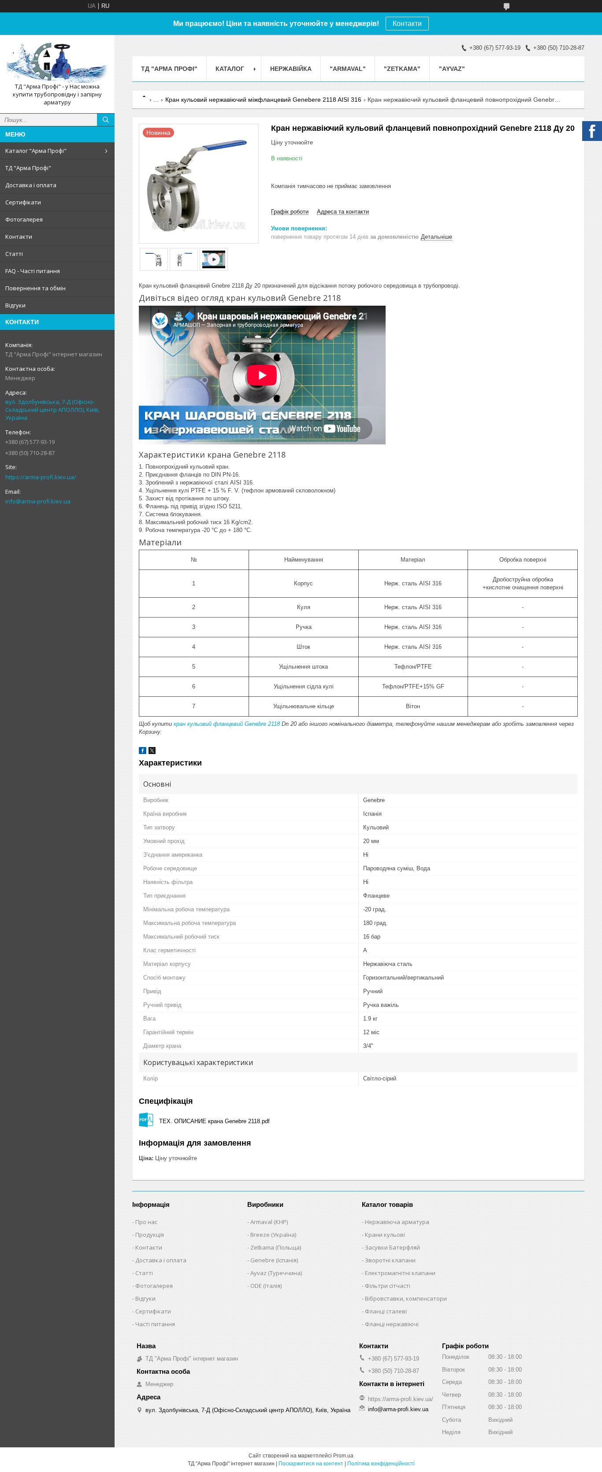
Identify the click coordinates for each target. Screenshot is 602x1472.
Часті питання (155, 1324)
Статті (14, 254)
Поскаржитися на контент (311, 1464)
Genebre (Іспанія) (274, 1260)
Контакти (407, 23)
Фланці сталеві (386, 1311)
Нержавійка (291, 68)
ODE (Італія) (266, 1286)
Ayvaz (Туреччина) (276, 1273)
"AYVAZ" (452, 68)
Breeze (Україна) (273, 1235)
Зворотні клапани (390, 1260)
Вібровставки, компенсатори (406, 1298)
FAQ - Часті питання (32, 271)
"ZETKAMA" (402, 68)
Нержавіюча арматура (397, 1222)
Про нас (146, 1222)
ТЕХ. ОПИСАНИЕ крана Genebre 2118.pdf (214, 1121)
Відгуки (15, 305)
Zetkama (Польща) (275, 1247)
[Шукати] (106, 119)
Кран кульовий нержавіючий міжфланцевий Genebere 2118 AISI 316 (263, 99)
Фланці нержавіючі (392, 1324)
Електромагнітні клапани (400, 1273)
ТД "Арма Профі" (28, 168)
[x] (152, 752)
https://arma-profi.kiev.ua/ (40, 477)
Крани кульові (385, 1235)
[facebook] (142, 752)
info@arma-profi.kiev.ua (38, 501)
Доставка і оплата (30, 185)
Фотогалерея (24, 219)
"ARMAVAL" (348, 68)
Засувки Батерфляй (392, 1247)
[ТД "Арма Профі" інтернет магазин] (57, 62)
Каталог (230, 68)
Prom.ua (343, 1456)
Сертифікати (23, 202)
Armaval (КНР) (269, 1222)
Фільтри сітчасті (387, 1286)
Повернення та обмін (35, 288)
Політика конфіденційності (381, 1464)
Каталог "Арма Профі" (36, 151)
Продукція (149, 1235)
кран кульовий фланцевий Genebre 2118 (227, 724)
